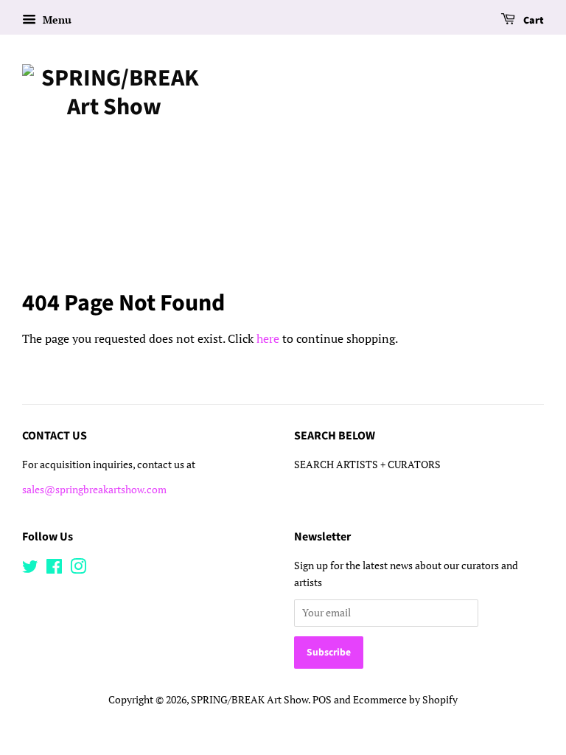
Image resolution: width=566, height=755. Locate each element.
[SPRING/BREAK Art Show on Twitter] (30, 569)
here (267, 338)
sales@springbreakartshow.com (94, 489)
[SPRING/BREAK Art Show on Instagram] (78, 569)
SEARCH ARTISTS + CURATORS (367, 464)
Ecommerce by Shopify (405, 699)
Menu (55, 20)
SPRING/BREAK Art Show (249, 699)
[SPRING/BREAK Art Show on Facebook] (54, 569)
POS (322, 699)
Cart (532, 20)
